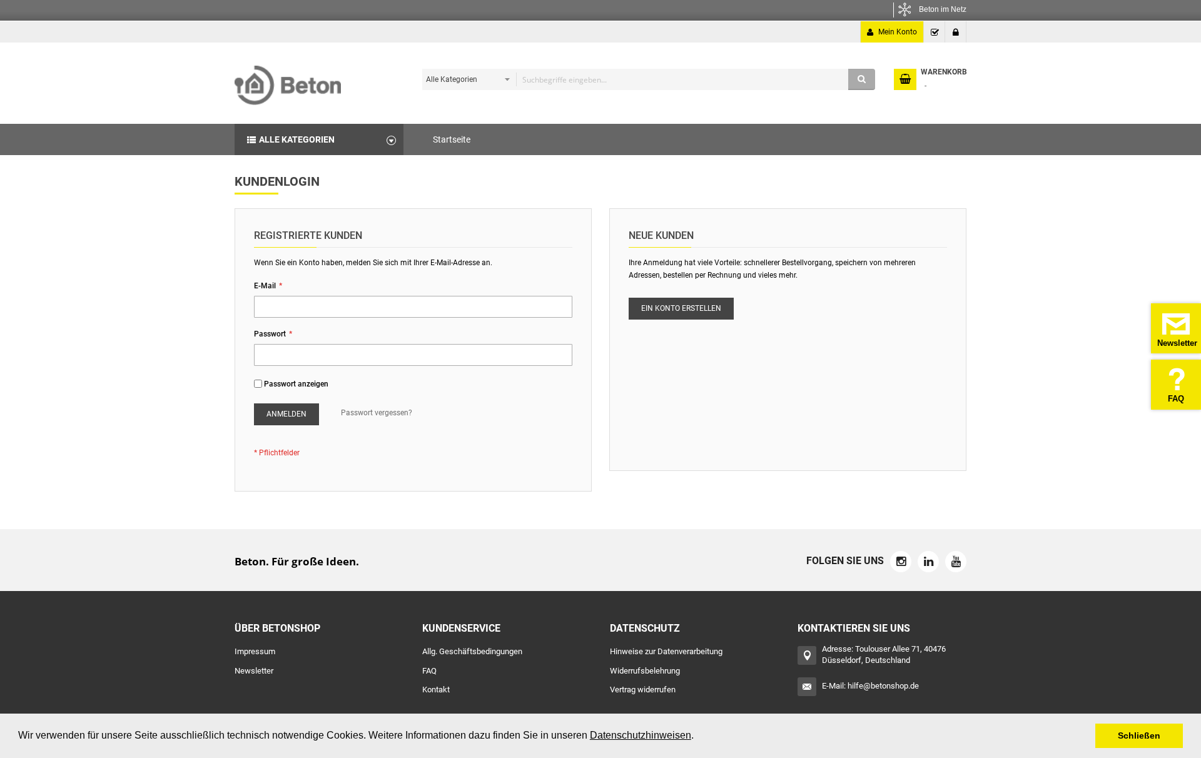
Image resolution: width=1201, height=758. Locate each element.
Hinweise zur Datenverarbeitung (666, 651)
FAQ (429, 670)
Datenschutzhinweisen (640, 735)
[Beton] (288, 81)
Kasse (934, 32)
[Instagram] (900, 561)
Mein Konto (897, 32)
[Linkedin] (928, 561)
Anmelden (955, 32)
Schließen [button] (1139, 735)
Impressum (255, 651)
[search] (645, 79)
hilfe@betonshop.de (883, 685)
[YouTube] (955, 561)
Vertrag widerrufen (643, 689)
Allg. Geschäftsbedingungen (472, 651)
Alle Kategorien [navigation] (297, 139)
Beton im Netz (942, 9)
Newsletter (254, 670)
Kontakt (436, 689)
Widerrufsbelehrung (645, 670)
